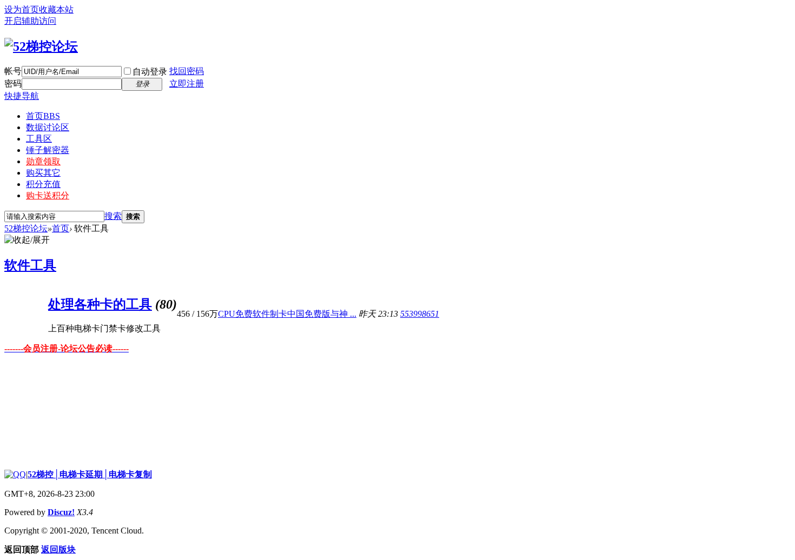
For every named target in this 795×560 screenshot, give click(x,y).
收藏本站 (56, 9)
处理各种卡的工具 (100, 304)
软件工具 (30, 265)
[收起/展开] (27, 240)
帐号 (13, 71)
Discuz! (61, 512)
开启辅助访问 (30, 20)
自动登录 (149, 71)
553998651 (419, 313)
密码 (13, 83)
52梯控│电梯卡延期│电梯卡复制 (90, 474)
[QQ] (15, 474)
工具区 (39, 138)
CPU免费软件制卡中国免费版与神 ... (287, 313)
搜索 (113, 216)
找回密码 (186, 71)
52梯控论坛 (26, 228)
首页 (43, 116)
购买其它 (43, 172)
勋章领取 (43, 161)
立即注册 (186, 83)
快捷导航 (21, 96)
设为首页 (21, 9)
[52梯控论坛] (41, 46)
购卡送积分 (47, 195)
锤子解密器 (47, 150)
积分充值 (43, 184)
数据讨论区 (47, 127)
